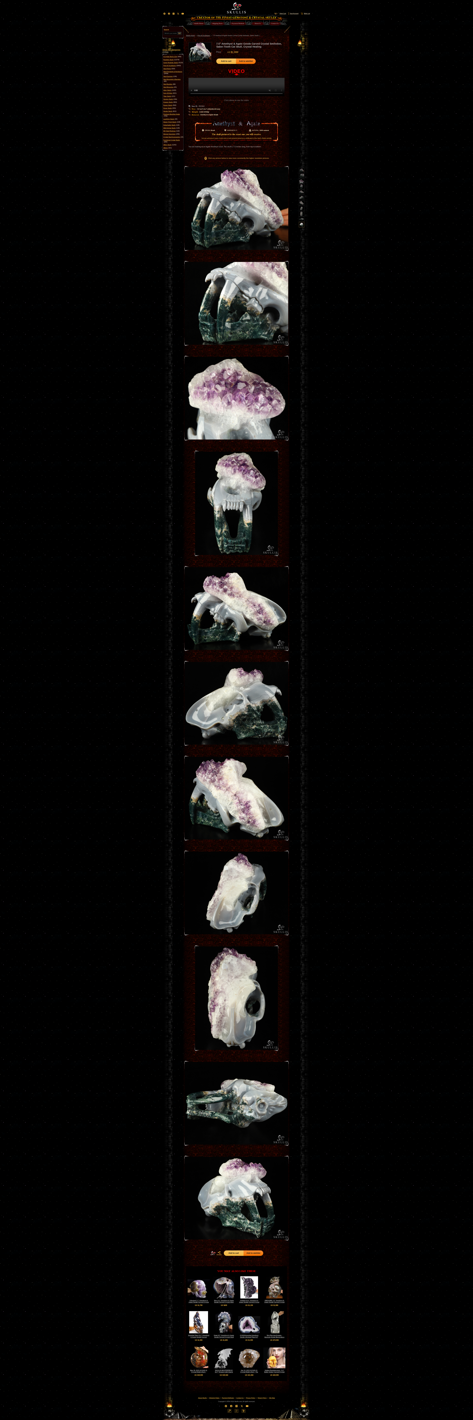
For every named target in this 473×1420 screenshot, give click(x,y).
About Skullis (202, 1398)
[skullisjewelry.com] (236, 1411)
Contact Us (240, 1398)
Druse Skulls (169, 108)
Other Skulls (169, 145)
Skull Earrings (170, 76)
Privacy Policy (250, 1398)
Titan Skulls (169, 96)
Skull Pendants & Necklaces (172, 72)
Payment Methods (228, 1398)
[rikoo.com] (229, 1411)
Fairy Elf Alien (170, 93)
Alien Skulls (169, 90)
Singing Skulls (170, 99)
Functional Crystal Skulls (171, 141)
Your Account (294, 13)
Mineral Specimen (171, 134)
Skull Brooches (170, 87)
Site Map (272, 1398)
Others (167, 148)
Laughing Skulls (170, 119)
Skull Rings (169, 69)
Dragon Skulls (170, 102)
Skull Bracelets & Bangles (172, 80)
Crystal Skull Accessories (173, 137)
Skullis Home (190, 35)
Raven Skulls (169, 105)
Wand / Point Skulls (171, 122)
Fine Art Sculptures (172, 65)
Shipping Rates (214, 1398)
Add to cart (226, 61)
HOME (213, 1253)
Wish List (307, 13)
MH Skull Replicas (171, 131)
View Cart (282, 13)
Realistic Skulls (171, 60)
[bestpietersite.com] (243, 1411)
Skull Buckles (169, 84)
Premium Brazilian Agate (171, 115)
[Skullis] (236, 7)
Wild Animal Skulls (171, 128)
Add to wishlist (246, 61)
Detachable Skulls (171, 125)
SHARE (219, 1255)
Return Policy (262, 1398)
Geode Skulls (169, 111)
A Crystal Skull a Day (172, 57)
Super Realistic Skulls (173, 63)
